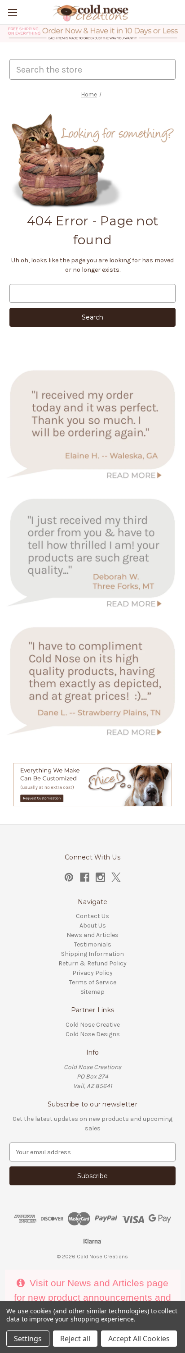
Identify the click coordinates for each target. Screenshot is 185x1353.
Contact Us (92, 916)
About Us (92, 925)
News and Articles (92, 935)
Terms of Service (92, 982)
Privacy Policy (92, 973)
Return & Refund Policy (92, 963)
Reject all (75, 1339)
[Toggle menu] (12, 12)
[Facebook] (84, 877)
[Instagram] (100, 877)
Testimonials (92, 944)
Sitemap (92, 992)
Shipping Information (92, 954)
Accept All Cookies (139, 1339)
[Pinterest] (69, 877)
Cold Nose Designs (93, 1034)
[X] (116, 877)
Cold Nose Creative (93, 1024)
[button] (93, 33)
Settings (28, 1339)
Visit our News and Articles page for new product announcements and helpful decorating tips (92, 1297)
